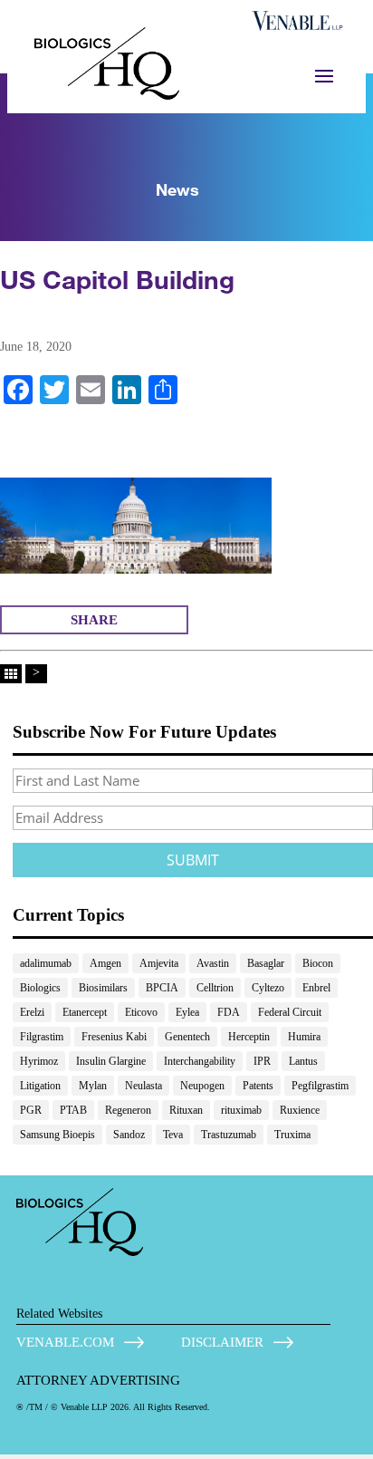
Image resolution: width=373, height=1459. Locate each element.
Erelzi (32, 1012)
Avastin (212, 963)
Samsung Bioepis (57, 1134)
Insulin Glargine (111, 1061)
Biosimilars (103, 987)
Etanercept (84, 1012)
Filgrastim (41, 1036)
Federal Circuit (289, 1012)
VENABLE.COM (65, 1342)
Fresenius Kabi (114, 1036)
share (94, 620)
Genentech (187, 1036)
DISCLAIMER (222, 1342)
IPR (262, 1061)
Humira (304, 1036)
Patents (258, 1085)
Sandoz (129, 1134)
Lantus (303, 1061)
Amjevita (158, 963)
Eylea (187, 1012)
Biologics (40, 987)
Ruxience (300, 1110)
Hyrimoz (39, 1061)
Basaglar (265, 963)
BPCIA (162, 987)
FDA (228, 1012)
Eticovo (141, 1012)
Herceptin (249, 1036)
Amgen (105, 963)
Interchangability (199, 1061)
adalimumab (46, 963)
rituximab (241, 1110)
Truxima (292, 1134)
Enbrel (316, 987)
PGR (31, 1110)
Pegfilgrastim (320, 1085)
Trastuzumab (228, 1134)
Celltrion (215, 987)
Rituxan (186, 1110)
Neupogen (202, 1085)
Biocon (317, 963)
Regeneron (128, 1110)
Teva (173, 1134)
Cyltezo (268, 987)
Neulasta (143, 1085)
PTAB (73, 1110)
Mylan (93, 1085)
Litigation (40, 1085)
